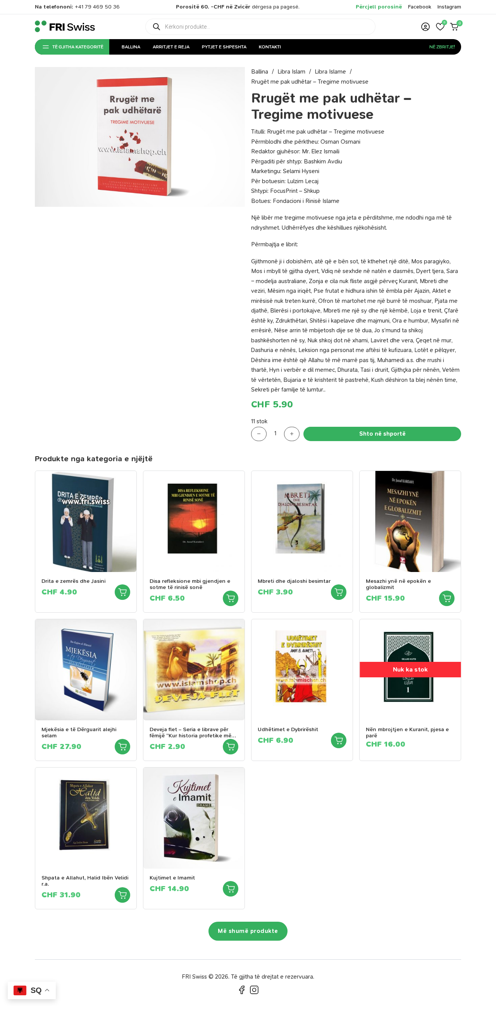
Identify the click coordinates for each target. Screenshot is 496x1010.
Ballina (131, 47)
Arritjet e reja (171, 47)
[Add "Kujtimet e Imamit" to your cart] (230, 888)
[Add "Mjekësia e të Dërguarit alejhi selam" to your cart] (122, 746)
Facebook (419, 6)
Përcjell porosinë (379, 6)
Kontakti (270, 47)
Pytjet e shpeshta (224, 47)
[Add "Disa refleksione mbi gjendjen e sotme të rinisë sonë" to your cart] (230, 598)
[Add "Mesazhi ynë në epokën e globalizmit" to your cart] (446, 598)
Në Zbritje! (442, 47)
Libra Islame (330, 71)
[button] (440, 27)
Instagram (449, 6)
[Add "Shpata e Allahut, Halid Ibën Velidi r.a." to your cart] (122, 895)
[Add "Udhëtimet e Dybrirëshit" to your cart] (338, 740)
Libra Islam (291, 71)
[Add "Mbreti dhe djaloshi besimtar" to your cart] (338, 592)
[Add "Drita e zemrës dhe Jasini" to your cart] (122, 592)
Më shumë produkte (248, 931)
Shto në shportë (382, 433)
